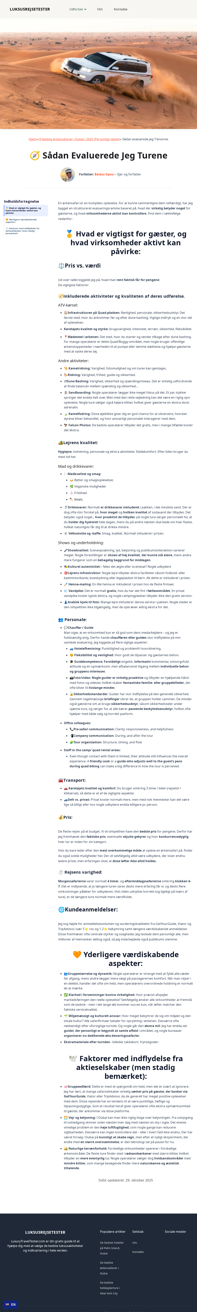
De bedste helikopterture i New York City (110, 1288)
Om (100, 9)
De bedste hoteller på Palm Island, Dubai (112, 1248)
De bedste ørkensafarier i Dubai (109, 1268)
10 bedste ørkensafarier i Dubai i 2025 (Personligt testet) (79, 139)
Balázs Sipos (104, 174)
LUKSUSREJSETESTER (30, 9)
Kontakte (121, 9)
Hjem (32, 139)
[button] (78, 9)
